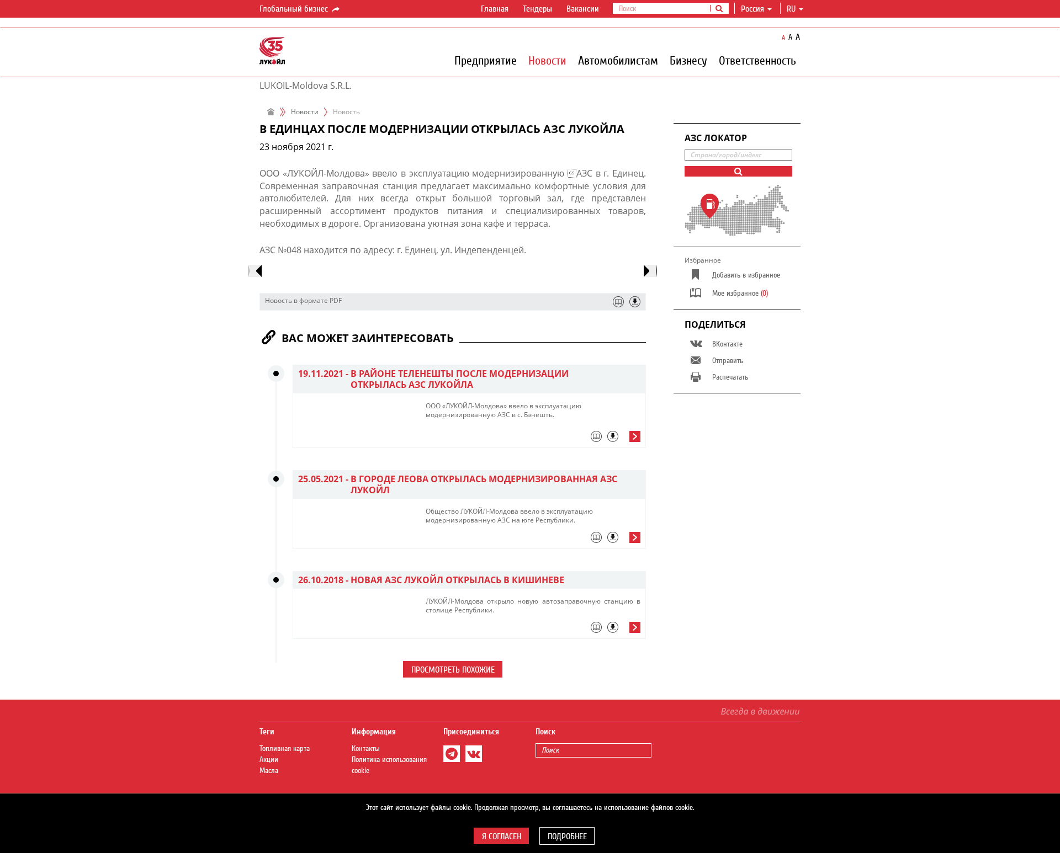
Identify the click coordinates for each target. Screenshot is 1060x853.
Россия (752, 9)
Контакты (366, 748)
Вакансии (582, 9)
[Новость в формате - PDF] (634, 301)
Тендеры (537, 9)
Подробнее (567, 836)
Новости (547, 60)
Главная (494, 9)
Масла (268, 770)
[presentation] (255, 271)
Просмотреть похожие (453, 670)
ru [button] (792, 9)
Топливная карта (284, 748)
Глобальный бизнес (294, 9)
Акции (268, 759)
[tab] (533, 439)
